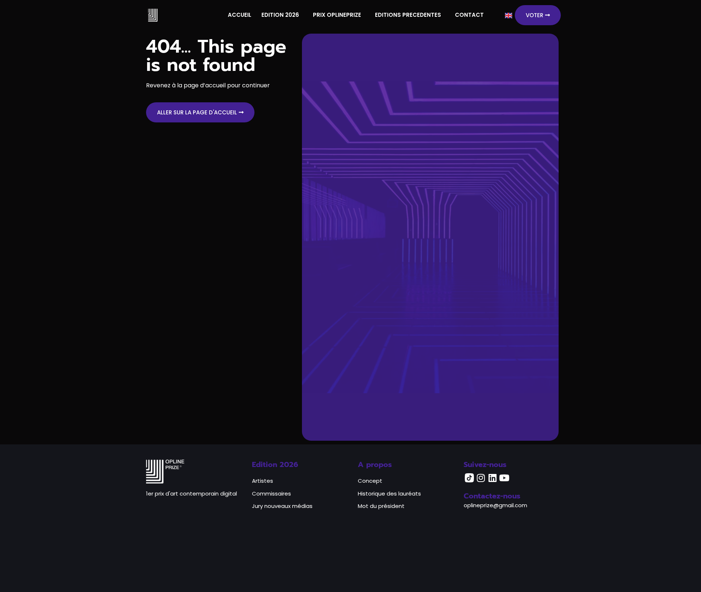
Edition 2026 (275, 464)
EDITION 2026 (280, 15)
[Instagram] (480, 477)
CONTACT (469, 15)
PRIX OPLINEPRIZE (337, 15)
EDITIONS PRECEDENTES (408, 15)
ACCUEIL (239, 15)
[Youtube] (504, 477)
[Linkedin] (492, 477)
